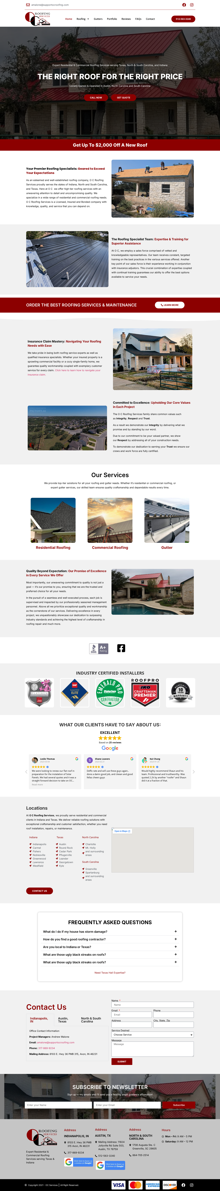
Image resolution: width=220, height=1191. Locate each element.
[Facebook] (183, 1185)
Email (114, 1010)
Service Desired (120, 1030)
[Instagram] (191, 1185)
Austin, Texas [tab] (63, 1020)
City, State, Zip (161, 1020)
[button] (193, 773)
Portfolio (112, 19)
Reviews (126, 19)
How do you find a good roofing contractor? (74, 939)
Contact (150, 19)
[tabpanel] (67, 1043)
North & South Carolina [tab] (91, 1020)
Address (116, 1020)
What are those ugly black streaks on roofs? (74, 954)
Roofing (81, 19)
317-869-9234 (46, 1048)
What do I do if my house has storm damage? (75, 931)
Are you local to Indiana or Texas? (67, 947)
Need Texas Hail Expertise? (110, 972)
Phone (156, 1010)
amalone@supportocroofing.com (55, 1042)
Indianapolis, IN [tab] (39, 1020)
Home (68, 19)
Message (116, 1040)
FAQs (138, 19)
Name (115, 1000)
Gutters (98, 19)
